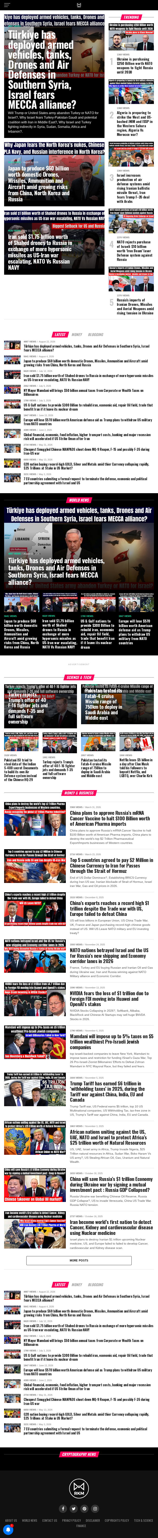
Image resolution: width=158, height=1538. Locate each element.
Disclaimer (93, 1520)
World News (29, 1520)
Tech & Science (143, 1520)
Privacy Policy (71, 1520)
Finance (81, 1526)
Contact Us (49, 1520)
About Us (11, 1520)
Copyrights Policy (117, 1520)
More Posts (79, 1260)
